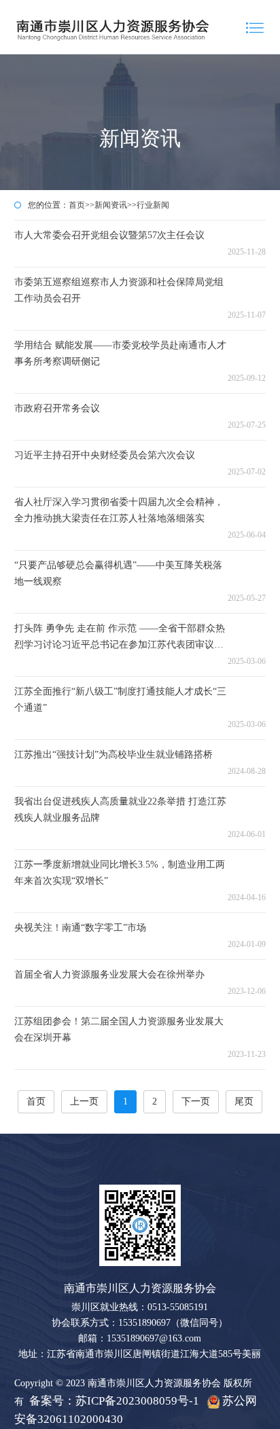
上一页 (84, 1101)
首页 (77, 205)
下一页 (195, 1101)
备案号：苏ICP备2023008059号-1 (114, 1400)
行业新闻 (153, 205)
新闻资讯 (110, 205)
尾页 (243, 1101)
